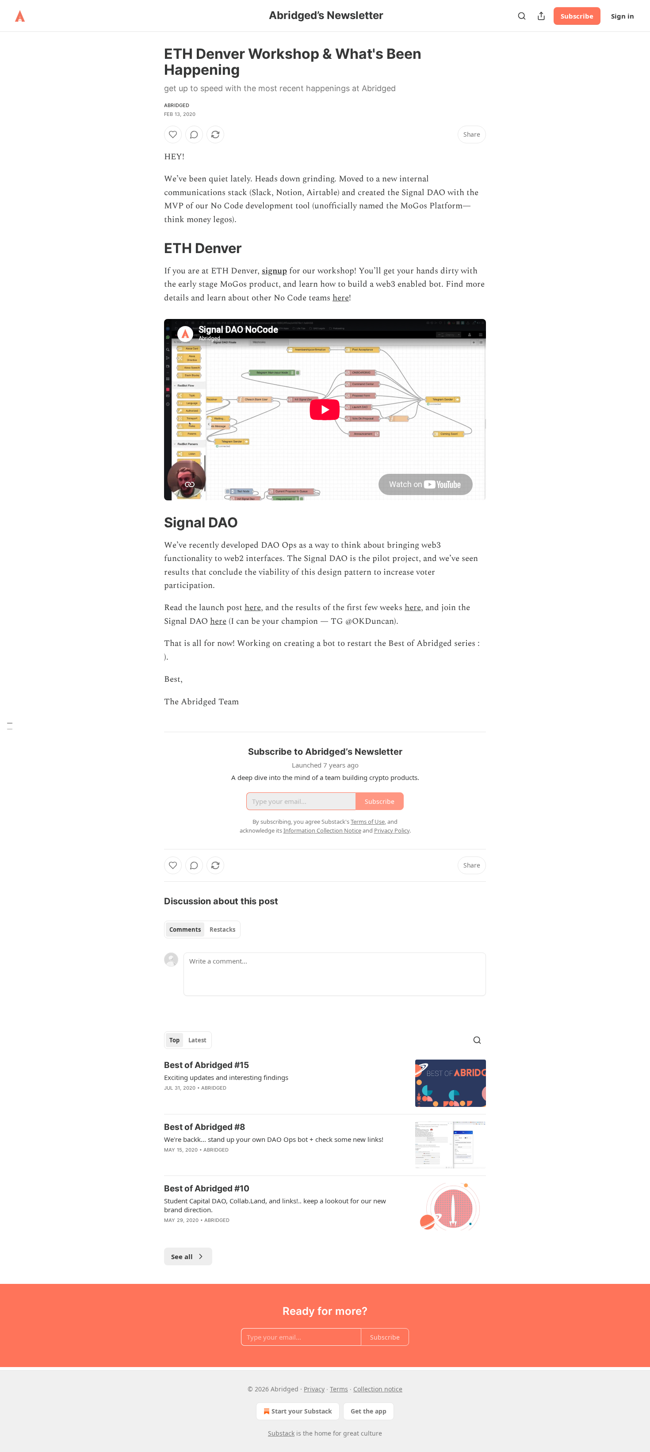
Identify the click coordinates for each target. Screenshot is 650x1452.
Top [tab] (174, 1040)
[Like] (173, 134)
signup (274, 271)
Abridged (177, 105)
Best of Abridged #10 (206, 1188)
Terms (339, 1389)
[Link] (152, 248)
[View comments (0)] (194, 134)
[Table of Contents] (10, 726)
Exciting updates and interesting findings (226, 1077)
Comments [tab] (185, 929)
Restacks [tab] (222, 929)
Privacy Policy (391, 830)
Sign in (622, 16)
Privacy (314, 1389)
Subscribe (577, 16)
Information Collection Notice (322, 830)
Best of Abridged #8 (204, 1127)
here (341, 298)
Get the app (368, 1411)
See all (182, 1256)
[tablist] (202, 929)
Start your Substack (301, 1411)
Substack (281, 1433)
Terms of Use (368, 822)
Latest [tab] (197, 1040)
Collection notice (377, 1389)
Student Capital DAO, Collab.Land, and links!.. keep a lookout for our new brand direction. (275, 1205)
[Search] (522, 16)
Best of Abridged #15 (206, 1065)
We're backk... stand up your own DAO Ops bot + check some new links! (273, 1139)
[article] (325, 1083)
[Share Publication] (541, 16)
